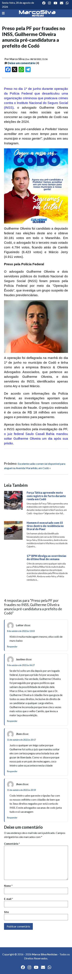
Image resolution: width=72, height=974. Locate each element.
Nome (8, 885)
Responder (12, 646)
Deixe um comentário (21, 63)
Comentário (12, 843)
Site (6, 911)
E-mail (8, 898)
